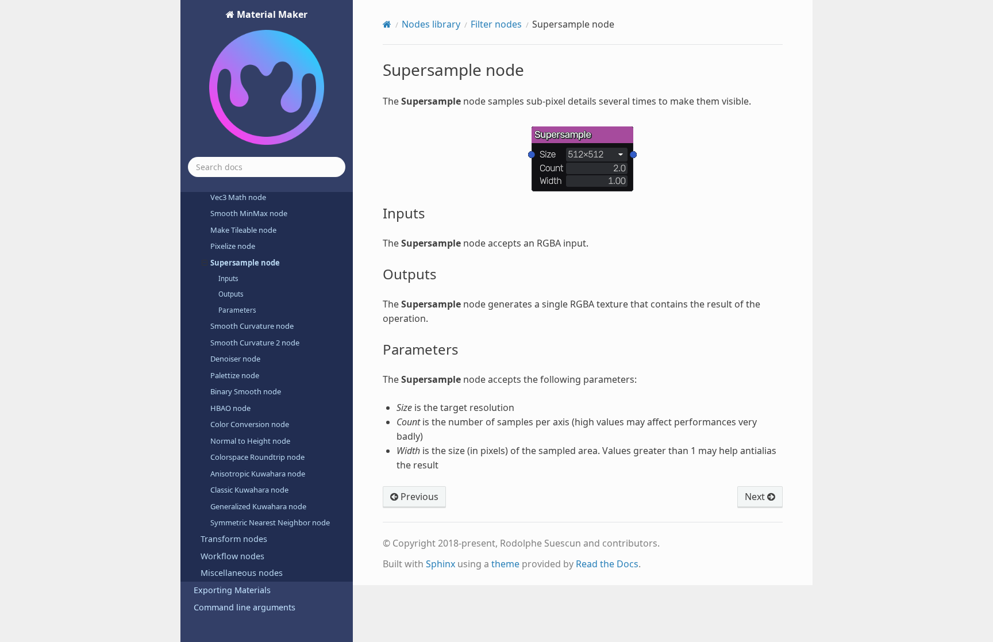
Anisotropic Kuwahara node (257, 473)
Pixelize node (232, 246)
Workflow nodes (232, 556)
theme (505, 564)
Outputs (231, 294)
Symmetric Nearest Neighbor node (270, 522)
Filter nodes (496, 24)
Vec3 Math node (238, 197)
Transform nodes (234, 538)
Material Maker (270, 14)
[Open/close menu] (204, 262)
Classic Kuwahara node (249, 490)
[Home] (387, 24)
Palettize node (234, 375)
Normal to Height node (250, 441)
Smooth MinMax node (248, 213)
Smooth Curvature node (252, 326)
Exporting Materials (232, 590)
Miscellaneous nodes (242, 572)
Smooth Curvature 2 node (254, 342)
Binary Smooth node (245, 391)
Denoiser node (235, 358)
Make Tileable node (243, 230)
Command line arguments (244, 607)
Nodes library (431, 24)
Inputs (228, 278)
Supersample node (245, 262)
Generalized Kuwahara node (258, 506)
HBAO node (230, 408)
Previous (418, 496)
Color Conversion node (249, 424)
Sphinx (440, 564)
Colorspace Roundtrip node (257, 457)
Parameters (237, 310)
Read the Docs (607, 564)
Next (756, 496)
